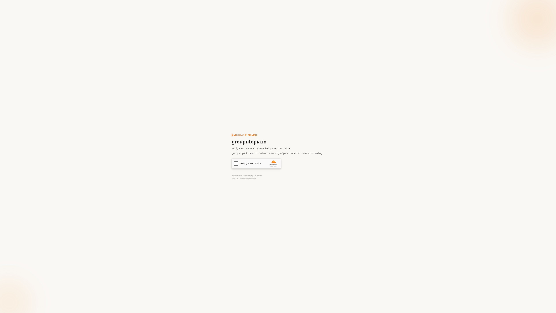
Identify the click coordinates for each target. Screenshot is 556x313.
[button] (256, 163)
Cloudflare (258, 175)
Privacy (271, 166)
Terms (275, 166)
